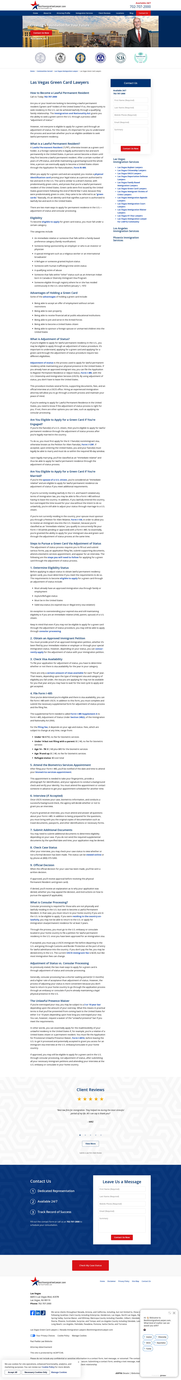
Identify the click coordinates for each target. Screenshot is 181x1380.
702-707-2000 (140, 6)
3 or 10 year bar (92, 1004)
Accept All (12, 1372)
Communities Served (44, 71)
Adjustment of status (41, 362)
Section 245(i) (77, 717)
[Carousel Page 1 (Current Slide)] (80, 1135)
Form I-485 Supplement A (84, 713)
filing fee (43, 727)
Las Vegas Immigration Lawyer (66, 71)
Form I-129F (88, 444)
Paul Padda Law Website (41, 1341)
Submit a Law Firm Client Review (91, 1153)
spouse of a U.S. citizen (55, 479)
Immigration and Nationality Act (72, 113)
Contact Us (143, 13)
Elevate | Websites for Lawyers (133, 1373)
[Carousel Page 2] (85, 1135)
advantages (49, 296)
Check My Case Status (90, 1265)
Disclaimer (111, 1281)
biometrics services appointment (53, 772)
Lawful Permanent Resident (47, 147)
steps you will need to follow (63, 557)
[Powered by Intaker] (163, 1375)
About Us (47, 13)
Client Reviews (105, 13)
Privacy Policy (123, 1281)
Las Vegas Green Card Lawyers (131, 188)
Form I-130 (76, 519)
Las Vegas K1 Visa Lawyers (130, 215)
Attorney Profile (63, 13)
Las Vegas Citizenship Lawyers (131, 170)
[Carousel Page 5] (101, 1135)
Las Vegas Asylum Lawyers (130, 167)
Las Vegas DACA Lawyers (129, 173)
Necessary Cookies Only (36, 1372)
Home (35, 13)
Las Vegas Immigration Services (126, 160)
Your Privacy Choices (45, 1335)
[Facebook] (32, 1313)
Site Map (135, 1281)
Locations (120, 13)
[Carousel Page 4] (95, 1135)
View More (90, 1143)
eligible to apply (50, 221)
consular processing (50, 631)
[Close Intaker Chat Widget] (174, 1313)
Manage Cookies (79, 1335)
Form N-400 (80, 167)
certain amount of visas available (65, 672)
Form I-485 (86, 372)
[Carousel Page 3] (90, 1135)
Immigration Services (84, 13)
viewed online (93, 854)
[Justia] (43, 1313)
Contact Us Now (41, 33)
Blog (131, 13)
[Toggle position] (169, 1313)
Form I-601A (78, 1038)
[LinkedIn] (38, 1313)
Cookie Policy (63, 1335)
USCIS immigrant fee (77, 952)
